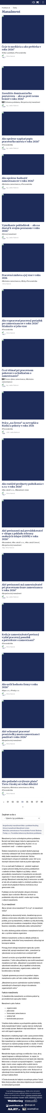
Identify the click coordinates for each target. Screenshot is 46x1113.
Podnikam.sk (6, 8)
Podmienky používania (11, 1097)
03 (18, 802)
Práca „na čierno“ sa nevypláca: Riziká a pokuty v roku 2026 (20, 424)
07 (37, 802)
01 (8, 802)
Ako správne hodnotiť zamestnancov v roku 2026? (18, 179)
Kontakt (21, 1097)
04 (22, 802)
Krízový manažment (9, 234)
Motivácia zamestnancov (11, 184)
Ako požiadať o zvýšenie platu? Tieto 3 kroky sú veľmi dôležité (20, 783)
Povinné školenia (35, 830)
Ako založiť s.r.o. (8, 490)
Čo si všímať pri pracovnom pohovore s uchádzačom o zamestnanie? (17, 373)
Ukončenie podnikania (33, 833)
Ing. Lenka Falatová (12, 106)
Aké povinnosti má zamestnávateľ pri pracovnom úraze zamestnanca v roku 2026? (22, 587)
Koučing (35, 825)
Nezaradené (7, 542)
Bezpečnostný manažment (30, 102)
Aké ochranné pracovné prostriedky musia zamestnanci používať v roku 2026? (21, 734)
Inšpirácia (6, 787)
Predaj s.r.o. (15, 691)
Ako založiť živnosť (32, 542)
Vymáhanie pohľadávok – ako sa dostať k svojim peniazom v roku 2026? (21, 228)
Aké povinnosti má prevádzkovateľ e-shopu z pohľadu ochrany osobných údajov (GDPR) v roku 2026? (22, 535)
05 (27, 802)
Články (15, 8)
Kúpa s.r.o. (6, 691)
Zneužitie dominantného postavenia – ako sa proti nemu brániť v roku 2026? (20, 96)
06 (32, 802)
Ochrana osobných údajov (34, 1095)
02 (13, 802)
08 (42, 802)
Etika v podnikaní (8, 53)
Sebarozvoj (22, 833)
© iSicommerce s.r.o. (18, 1091)
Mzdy (24, 281)
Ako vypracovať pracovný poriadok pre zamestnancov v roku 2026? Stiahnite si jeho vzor (22, 323)
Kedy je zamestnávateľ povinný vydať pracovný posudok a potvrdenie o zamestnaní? (20, 637)
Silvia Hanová (10, 56)
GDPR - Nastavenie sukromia (33, 1097)
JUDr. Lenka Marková (13, 432)
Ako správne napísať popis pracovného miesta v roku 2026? (20, 140)
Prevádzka (14, 833)
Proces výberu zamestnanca (15, 379)
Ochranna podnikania (12, 102)
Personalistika (21, 53)
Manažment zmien (22, 490)
